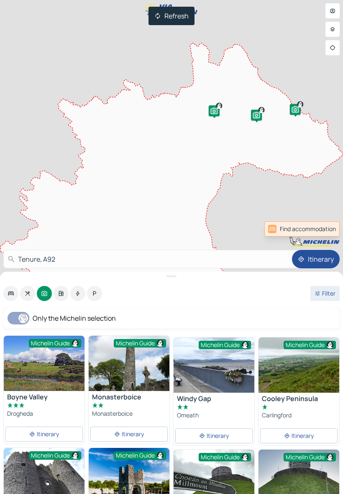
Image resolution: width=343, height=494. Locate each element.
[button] (214, 110)
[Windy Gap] (214, 365)
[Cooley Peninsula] (299, 365)
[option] (10, 293)
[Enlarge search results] (171, 276)
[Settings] (332, 29)
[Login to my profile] (332, 10)
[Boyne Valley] (44, 363)
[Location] (332, 47)
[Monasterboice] (129, 363)
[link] (321, 229)
